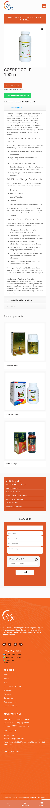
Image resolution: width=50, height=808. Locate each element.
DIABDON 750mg (12, 414)
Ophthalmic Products (14, 499)
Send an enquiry (12, 86)
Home (10, 17)
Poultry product (12, 503)
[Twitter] (9, 644)
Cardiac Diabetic (12, 488)
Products (18, 17)
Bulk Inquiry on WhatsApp (17, 96)
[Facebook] (4, 644)
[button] (44, 6)
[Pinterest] (15, 644)
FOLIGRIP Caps (11, 365)
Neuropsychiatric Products (16, 495)
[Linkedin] (21, 644)
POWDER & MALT (28, 102)
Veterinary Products (14, 506)
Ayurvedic (29, 17)
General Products (13, 492)
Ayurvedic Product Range (16, 484)
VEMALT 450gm (11, 464)
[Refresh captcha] (36, 559)
